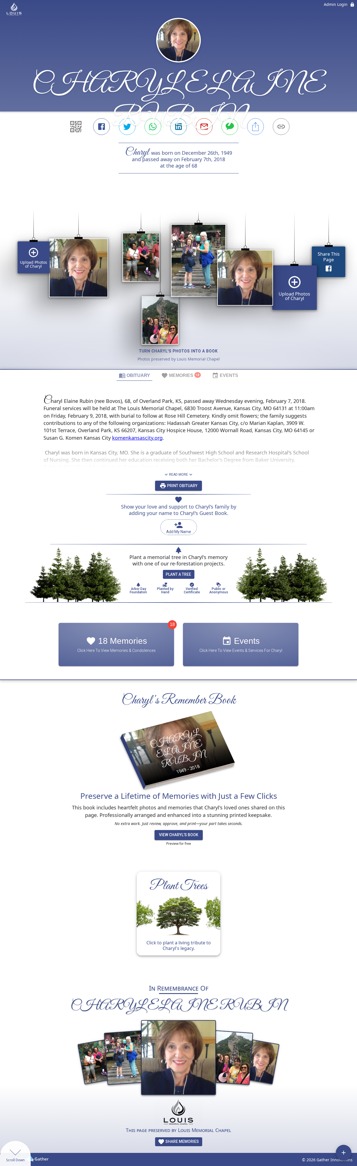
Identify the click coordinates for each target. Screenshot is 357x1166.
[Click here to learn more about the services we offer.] (178, 1112)
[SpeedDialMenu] (343, 1152)
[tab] (134, 375)
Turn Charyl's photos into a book (178, 351)
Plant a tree (178, 574)
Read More (178, 474)
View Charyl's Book (178, 835)
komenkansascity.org (137, 437)
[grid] (178, 281)
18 (172, 624)
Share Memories (182, 1141)
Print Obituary (181, 485)
